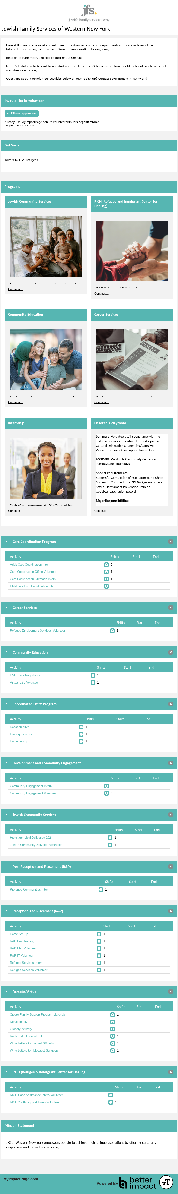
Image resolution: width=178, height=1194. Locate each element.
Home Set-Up (19, 741)
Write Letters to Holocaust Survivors (34, 1050)
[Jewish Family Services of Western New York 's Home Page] (89, 13)
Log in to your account (20, 125)
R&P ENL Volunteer (23, 948)
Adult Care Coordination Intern (30, 564)
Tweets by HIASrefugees (21, 160)
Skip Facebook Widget (20, 167)
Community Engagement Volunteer (33, 793)
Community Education (25, 315)
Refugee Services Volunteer (28, 970)
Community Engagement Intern (31, 786)
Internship (16, 423)
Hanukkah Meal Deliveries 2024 (31, 837)
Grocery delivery (21, 734)
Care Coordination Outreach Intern (33, 579)
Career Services (106, 315)
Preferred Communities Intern (29, 889)
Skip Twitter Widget (18, 156)
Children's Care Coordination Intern (33, 586)
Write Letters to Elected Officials (32, 1043)
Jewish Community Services (29, 202)
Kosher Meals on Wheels (27, 1036)
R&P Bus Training (22, 941)
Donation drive (19, 727)
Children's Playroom (110, 423)
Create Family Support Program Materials (38, 1014)
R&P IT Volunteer (21, 955)
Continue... (15, 289)
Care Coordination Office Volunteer (33, 571)
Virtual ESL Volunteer (24, 682)
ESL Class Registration (25, 675)
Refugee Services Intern (26, 962)
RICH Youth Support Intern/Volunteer (34, 1102)
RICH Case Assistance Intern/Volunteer (36, 1095)
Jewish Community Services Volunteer (36, 845)
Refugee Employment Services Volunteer (37, 630)
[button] (170, 541)
